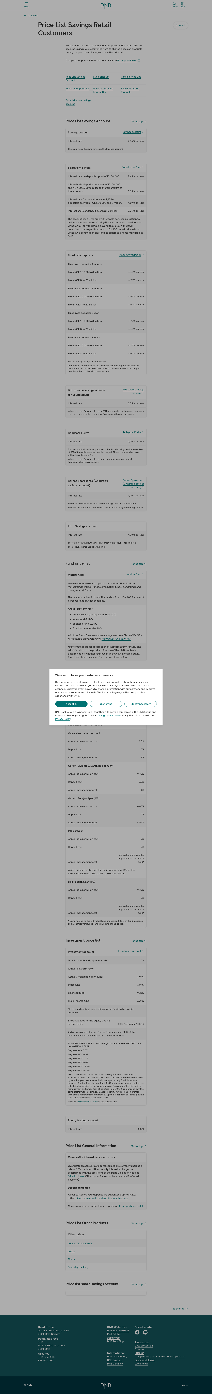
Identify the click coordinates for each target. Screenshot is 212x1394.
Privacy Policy (62, 718)
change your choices (109, 715)
